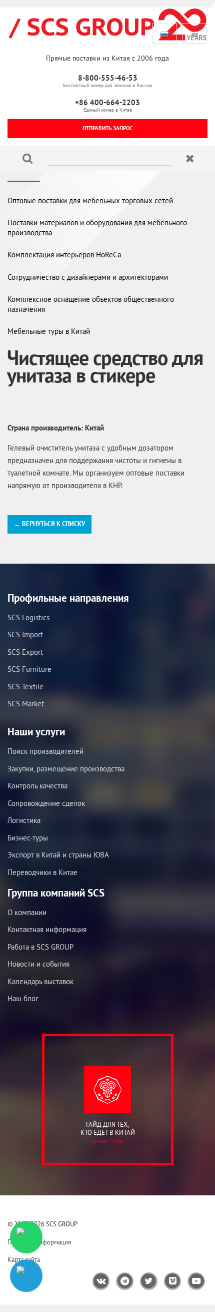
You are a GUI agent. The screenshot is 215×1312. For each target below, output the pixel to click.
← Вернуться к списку (49, 524)
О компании (27, 912)
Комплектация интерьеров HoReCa (64, 254)
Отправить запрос (107, 128)
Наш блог (23, 998)
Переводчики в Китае (43, 872)
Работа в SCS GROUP (41, 947)
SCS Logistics (29, 617)
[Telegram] (26, 1275)
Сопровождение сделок (46, 803)
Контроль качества (38, 785)
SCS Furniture (30, 669)
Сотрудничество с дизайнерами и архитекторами (88, 277)
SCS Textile (26, 686)
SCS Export (25, 652)
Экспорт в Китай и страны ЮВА (58, 854)
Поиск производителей (46, 751)
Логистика (24, 820)
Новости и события (39, 964)
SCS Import (25, 634)
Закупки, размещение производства (66, 768)
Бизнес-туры (28, 837)
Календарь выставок (41, 981)
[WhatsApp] (26, 1237)
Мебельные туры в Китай (49, 331)
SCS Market (26, 703)
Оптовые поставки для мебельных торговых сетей (90, 200)
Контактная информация (47, 929)
